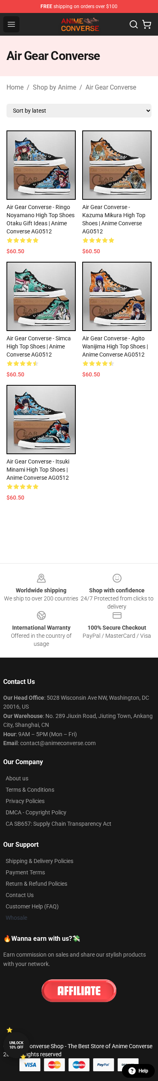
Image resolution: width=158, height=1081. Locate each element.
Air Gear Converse (110, 87)
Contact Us (20, 895)
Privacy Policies (25, 801)
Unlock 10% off (16, 1045)
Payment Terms (25, 872)
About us (17, 778)
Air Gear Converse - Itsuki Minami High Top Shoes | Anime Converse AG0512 (37, 469)
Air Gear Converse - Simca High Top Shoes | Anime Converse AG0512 (38, 346)
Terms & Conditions (30, 789)
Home (14, 87)
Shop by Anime (54, 87)
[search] (134, 24)
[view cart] (147, 24)
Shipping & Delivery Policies (39, 861)
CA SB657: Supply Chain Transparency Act (58, 823)
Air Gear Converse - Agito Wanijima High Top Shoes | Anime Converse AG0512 (115, 346)
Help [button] (143, 1071)
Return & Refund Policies (36, 883)
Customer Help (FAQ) (32, 906)
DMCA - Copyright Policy (36, 812)
